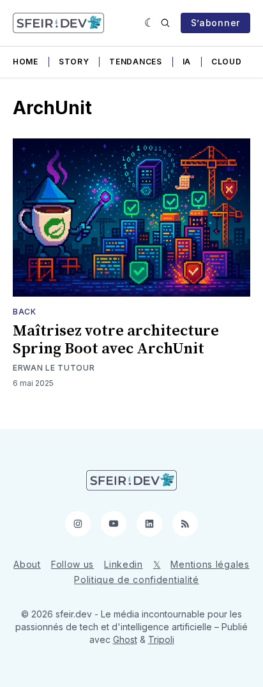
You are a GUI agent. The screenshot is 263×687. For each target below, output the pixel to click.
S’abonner (215, 22)
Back (24, 311)
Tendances (135, 61)
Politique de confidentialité (136, 579)
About (27, 564)
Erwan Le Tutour (54, 368)
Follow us (72, 564)
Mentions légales (209, 564)
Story (74, 61)
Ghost (125, 639)
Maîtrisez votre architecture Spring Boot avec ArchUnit (116, 339)
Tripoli (161, 639)
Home (25, 61)
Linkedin (123, 564)
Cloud (226, 61)
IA (187, 61)
